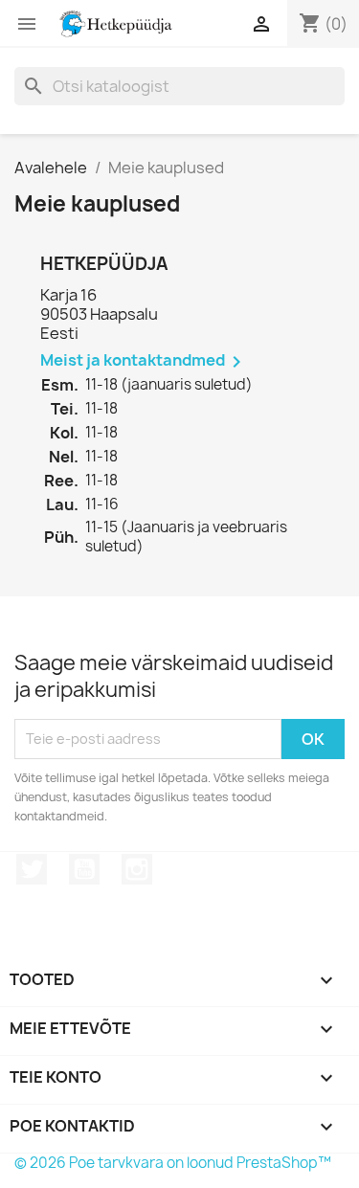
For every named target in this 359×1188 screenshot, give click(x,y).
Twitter (31, 869)
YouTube (84, 869)
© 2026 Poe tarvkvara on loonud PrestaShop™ (172, 1163)
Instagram (137, 869)
